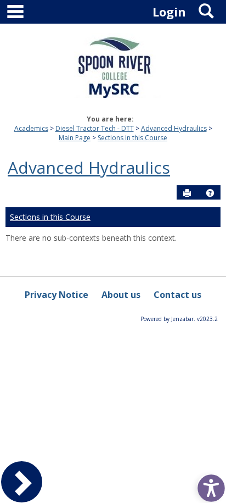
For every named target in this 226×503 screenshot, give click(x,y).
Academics (31, 128)
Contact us (177, 295)
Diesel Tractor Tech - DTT (94, 128)
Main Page (75, 137)
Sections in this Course (132, 137)
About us (120, 295)
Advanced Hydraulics (174, 128)
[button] (210, 193)
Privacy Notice (56, 295)
